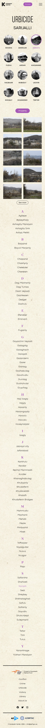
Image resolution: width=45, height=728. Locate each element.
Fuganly (22, 330)
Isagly (22, 435)
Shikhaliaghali (22, 599)
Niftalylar (23, 543)
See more (22, 203)
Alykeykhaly (22, 220)
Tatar (22, 631)
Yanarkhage (22, 651)
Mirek (22, 532)
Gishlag (22, 367)
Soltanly (22, 607)
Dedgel (22, 300)
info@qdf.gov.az (31, 724)
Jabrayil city (22, 446)
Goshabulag (22, 371)
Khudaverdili (22, 491)
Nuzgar (22, 556)
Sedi (22, 590)
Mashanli (22, 515)
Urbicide (22, 688)
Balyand (22, 244)
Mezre (23, 523)
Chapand (22, 259)
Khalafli (22, 495)
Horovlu (22, 416)
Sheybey (22, 595)
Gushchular (22, 384)
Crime (22, 684)
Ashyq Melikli (22, 233)
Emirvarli (22, 319)
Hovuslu (22, 420)
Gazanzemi (22, 358)
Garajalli (22, 354)
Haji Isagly (22, 399)
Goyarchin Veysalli (22, 341)
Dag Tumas (22, 287)
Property (22, 111)
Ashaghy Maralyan (22, 224)
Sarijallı (22, 586)
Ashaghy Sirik (22, 228)
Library (22, 696)
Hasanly (22, 407)
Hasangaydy (23, 412)
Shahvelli (22, 582)
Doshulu (22, 304)
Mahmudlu (22, 511)
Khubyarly (22, 483)
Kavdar (22, 466)
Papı (22, 567)
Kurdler (22, 474)
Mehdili (22, 519)
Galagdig (22, 346)
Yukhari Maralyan (22, 655)
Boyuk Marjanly (22, 248)
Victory (22, 692)
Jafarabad (22, 451)
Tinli (22, 635)
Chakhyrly (22, 263)
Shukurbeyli (22, 616)
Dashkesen (22, 295)
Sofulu (22, 603)
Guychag (23, 388)
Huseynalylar (23, 424)
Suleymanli (22, 620)
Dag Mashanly (22, 283)
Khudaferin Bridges (22, 500)
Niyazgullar (22, 547)
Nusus (22, 551)
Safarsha (23, 578)
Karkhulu (22, 462)
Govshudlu (22, 375)
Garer (23, 362)
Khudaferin (22, 487)
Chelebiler (22, 268)
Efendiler (22, 315)
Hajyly (22, 403)
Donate (27, 4)
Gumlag (22, 379)
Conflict (22, 679)
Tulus (22, 639)
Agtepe (22, 216)
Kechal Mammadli (22, 470)
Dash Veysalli (23, 291)
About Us (22, 701)
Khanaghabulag (23, 479)
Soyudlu (22, 612)
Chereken (23, 272)
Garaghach (22, 350)
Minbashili (22, 528)
